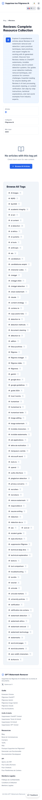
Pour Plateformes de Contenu (11, 770)
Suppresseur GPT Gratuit (10, 725)
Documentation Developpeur (11, 754)
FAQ (3, 745)
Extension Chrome (8, 694)
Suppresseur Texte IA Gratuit (11, 719)
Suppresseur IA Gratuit (9, 722)
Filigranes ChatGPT (8, 697)
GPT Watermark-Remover (16, 675)
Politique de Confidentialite (11, 780)
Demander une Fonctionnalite (11, 751)
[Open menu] (38, 3)
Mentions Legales (7, 785)
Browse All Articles (22, 166)
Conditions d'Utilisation (9, 782)
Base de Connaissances (10, 737)
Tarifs (3, 743)
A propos (5, 740)
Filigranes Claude (7, 706)
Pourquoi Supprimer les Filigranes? (13, 748)
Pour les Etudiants (8, 708)
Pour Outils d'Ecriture (9, 765)
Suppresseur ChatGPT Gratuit (12, 716)
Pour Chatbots (6, 767)
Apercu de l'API (7, 762)
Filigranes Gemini (7, 700)
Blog (4, 20)
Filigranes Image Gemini (10, 703)
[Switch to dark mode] (38, 8)
